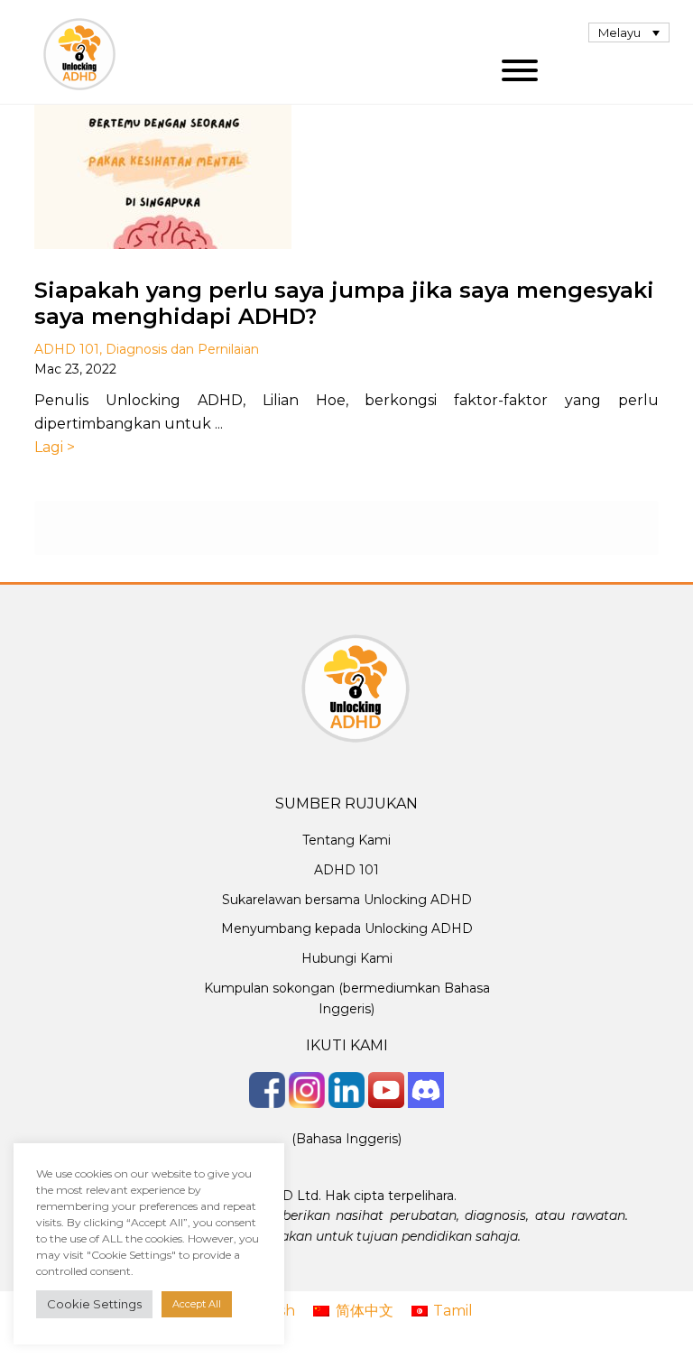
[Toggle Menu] (520, 70)
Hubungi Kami (347, 958)
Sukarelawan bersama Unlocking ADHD (347, 899)
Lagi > (54, 447)
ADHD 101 (66, 349)
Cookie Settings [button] (94, 1304)
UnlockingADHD (79, 54)
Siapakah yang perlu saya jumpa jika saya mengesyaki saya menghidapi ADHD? (344, 303)
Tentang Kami (346, 840)
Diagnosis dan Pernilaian (182, 349)
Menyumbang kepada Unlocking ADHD (347, 928)
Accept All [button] (196, 1304)
